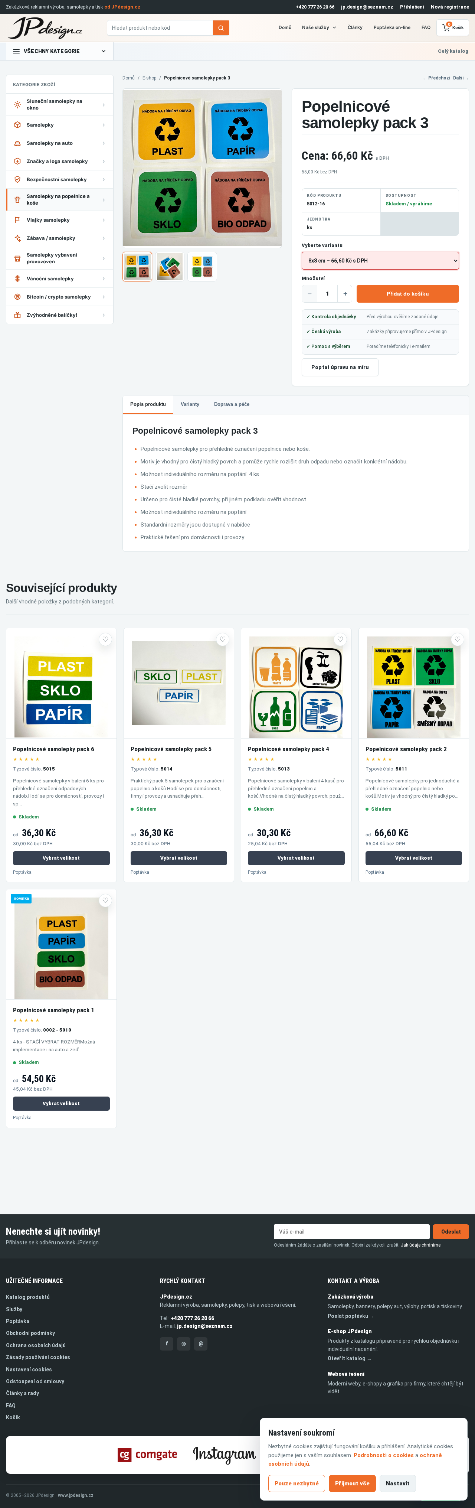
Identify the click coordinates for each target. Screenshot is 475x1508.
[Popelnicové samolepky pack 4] (296, 683)
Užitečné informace (34, 1280)
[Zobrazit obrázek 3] (202, 266)
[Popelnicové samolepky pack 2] (414, 683)
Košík (13, 1417)
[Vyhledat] (221, 27)
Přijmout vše (352, 1483)
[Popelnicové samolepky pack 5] (179, 683)
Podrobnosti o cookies (384, 1455)
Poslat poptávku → (351, 1316)
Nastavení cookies (29, 1369)
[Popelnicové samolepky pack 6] (61, 683)
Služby (14, 1309)
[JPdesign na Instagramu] (224, 1455)
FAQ (426, 27)
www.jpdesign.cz (76, 1495)
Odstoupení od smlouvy (35, 1381)
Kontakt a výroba (354, 1280)
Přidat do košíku (408, 294)
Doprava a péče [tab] (231, 404)
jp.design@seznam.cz (367, 7)
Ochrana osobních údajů (36, 1345)
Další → (461, 78)
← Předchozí (436, 78)
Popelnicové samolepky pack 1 (53, 1010)
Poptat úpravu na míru (339, 367)
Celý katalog (453, 51)
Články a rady (22, 1393)
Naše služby (315, 27)
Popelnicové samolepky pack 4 (288, 749)
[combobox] (160, 27)
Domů (285, 27)
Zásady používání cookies (38, 1357)
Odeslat (451, 1232)
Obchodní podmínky (30, 1333)
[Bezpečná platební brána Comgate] (147, 1455)
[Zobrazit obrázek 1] (137, 266)
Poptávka (22, 872)
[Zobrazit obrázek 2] (170, 266)
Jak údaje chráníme (420, 1245)
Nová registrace (450, 7)
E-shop (149, 78)
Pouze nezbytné (297, 1483)
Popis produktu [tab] (148, 404)
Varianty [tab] (190, 404)
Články (355, 27)
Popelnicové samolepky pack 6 (53, 749)
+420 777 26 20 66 (315, 7)
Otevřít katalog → (350, 1358)
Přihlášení (412, 7)
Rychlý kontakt (182, 1280)
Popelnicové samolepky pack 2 (406, 749)
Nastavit (398, 1483)
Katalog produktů (28, 1297)
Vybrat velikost (61, 858)
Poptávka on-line (392, 27)
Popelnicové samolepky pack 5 (171, 749)
